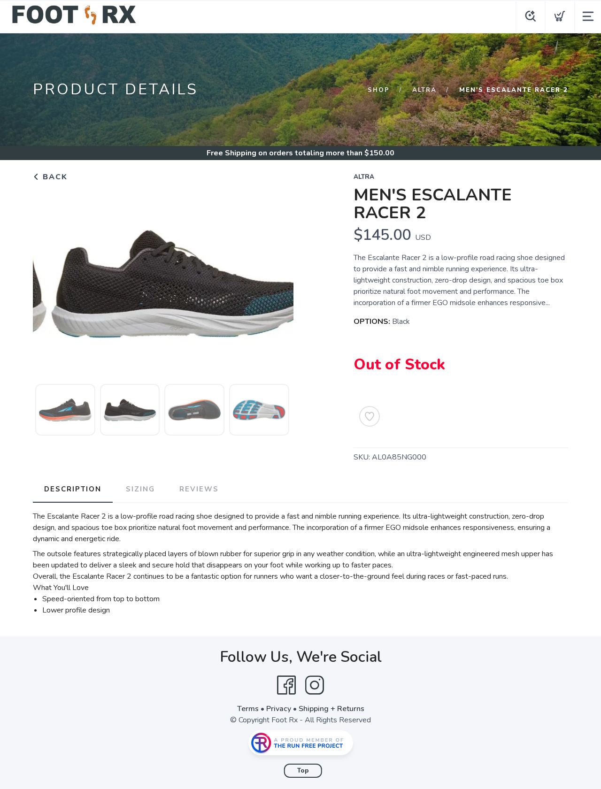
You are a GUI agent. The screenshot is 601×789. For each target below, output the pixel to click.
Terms (248, 709)
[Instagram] (314, 685)
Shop (379, 90)
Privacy (278, 709)
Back (54, 177)
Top (303, 770)
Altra (424, 90)
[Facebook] (286, 685)
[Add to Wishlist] (369, 416)
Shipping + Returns (331, 709)
